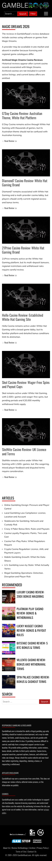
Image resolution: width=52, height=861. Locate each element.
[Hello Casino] (26, 297)
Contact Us (32, 851)
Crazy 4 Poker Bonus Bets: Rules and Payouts (26, 528)
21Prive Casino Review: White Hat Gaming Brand (23, 250)
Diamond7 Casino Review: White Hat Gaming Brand (24, 182)
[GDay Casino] (26, 95)
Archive (32, 847)
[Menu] (46, 13)
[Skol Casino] (26, 364)
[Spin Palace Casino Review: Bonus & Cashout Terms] (8, 681)
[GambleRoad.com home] (26, 5)
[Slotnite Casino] (26, 431)
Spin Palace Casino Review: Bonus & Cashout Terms (33, 679)
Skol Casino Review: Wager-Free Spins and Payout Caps (26, 384)
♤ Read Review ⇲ (9, 141)
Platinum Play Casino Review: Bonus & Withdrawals (30, 613)
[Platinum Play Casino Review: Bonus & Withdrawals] (8, 613)
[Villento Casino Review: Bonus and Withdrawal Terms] (8, 664)
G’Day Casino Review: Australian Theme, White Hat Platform (22, 115)
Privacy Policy (42, 847)
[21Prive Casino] (26, 230)
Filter (33, 13)
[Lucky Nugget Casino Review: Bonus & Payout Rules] (8, 630)
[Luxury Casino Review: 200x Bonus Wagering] (8, 596)
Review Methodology (20, 847)
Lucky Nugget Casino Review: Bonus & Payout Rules (31, 630)
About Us (6, 847)
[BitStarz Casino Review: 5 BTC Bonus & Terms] (8, 647)
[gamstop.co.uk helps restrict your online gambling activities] (21, 842)
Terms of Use (21, 851)
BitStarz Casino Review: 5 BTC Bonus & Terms (32, 645)
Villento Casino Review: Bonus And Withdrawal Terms (31, 664)
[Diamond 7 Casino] (26, 163)
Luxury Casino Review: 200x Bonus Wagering (30, 594)
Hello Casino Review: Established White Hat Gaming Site (22, 317)
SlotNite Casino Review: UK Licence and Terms (24, 451)
